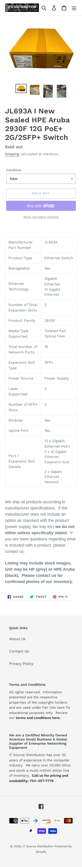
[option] (21, 89)
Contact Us (19, 651)
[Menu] (74, 8)
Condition (13, 170)
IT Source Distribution (38, 846)
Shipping (12, 154)
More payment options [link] (41, 217)
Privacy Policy (21, 663)
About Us (17, 639)
